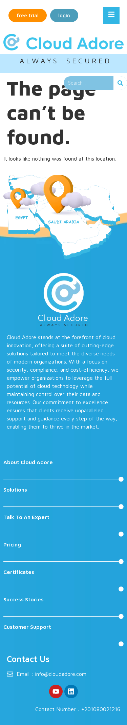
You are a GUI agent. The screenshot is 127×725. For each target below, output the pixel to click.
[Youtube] (56, 691)
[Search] (120, 83)
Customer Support (27, 627)
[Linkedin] (71, 691)
